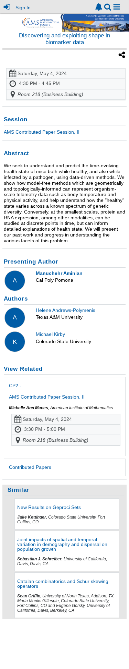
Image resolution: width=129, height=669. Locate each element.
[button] (116, 7)
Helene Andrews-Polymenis (65, 310)
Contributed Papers (30, 467)
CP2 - (47, 391)
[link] (99, 7)
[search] (107, 6)
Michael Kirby (50, 334)
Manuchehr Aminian (59, 273)
